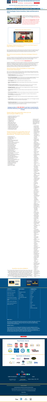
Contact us (10, 107)
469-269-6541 (22, 379)
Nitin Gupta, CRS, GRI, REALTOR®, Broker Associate (29, 1)
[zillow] (19, 374)
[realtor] (17, 374)
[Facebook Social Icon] (26, 374)
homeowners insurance (32, 92)
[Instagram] (22, 374)
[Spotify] (27, 374)
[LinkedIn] (29, 374)
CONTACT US (23, 376)
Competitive (29, 390)
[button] (10, 8)
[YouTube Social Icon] (24, 374)
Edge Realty (33, 390)
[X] (20, 374)
